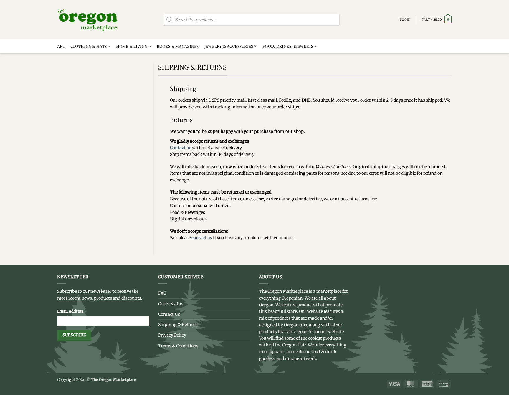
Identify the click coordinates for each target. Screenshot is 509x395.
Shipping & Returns (178, 324)
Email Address (70, 311)
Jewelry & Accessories (228, 46)
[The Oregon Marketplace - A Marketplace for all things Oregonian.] (88, 19)
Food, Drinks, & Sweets (287, 46)
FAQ (162, 293)
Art (61, 46)
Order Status (170, 303)
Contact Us (169, 314)
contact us (201, 237)
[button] (437, 19)
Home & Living (132, 46)
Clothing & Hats (88, 46)
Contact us (180, 147)
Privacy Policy (172, 335)
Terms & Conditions (178, 345)
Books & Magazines (178, 46)
